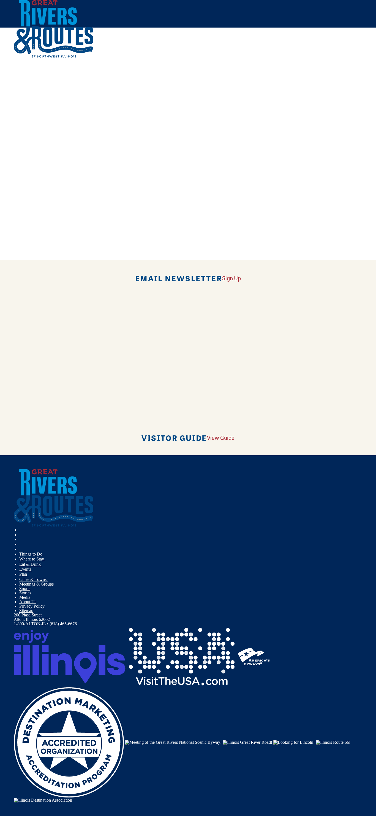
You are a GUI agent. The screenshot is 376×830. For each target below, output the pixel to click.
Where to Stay (32, 559)
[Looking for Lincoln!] (294, 742)
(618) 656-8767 (54, 174)
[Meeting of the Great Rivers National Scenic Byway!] (173, 742)
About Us (27, 601)
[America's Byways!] (254, 656)
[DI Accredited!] (69, 742)
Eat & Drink (30, 564)
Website (24, 213)
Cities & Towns (33, 579)
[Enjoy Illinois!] (70, 656)
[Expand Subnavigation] (45, 554)
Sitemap (26, 610)
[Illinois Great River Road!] (247, 742)
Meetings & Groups (36, 584)
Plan (23, 574)
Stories (25, 593)
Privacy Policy (32, 606)
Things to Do (31, 554)
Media (24, 597)
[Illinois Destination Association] (43, 799)
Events (25, 569)
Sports (24, 588)
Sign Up (231, 278)
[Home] (54, 56)
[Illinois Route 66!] (333, 742)
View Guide (221, 437)
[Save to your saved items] (21, 133)
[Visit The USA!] (182, 656)
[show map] (16, 133)
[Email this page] (86, 92)
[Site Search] (338, 72)
